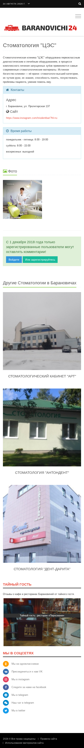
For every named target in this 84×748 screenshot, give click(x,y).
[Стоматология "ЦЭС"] (42, 199)
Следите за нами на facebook (29, 687)
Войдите (14, 259)
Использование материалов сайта (24, 743)
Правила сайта (48, 738)
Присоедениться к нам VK (27, 671)
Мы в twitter (18, 710)
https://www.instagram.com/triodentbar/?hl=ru (31, 117)
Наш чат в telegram (23, 702)
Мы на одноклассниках (25, 663)
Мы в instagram (20, 679)
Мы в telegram (20, 694)
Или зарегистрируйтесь (40, 259)
